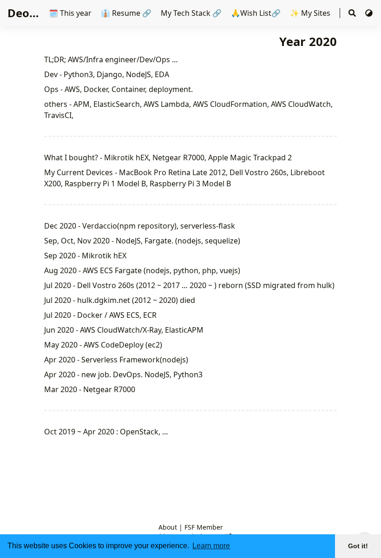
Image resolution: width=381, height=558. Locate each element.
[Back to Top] (364, 519)
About (167, 527)
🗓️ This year (71, 13)
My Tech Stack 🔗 (190, 13)
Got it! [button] (358, 546)
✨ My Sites (311, 13)
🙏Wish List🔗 (255, 13)
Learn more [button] (211, 546)
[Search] (352, 13)
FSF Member (203, 527)
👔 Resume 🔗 (126, 13)
